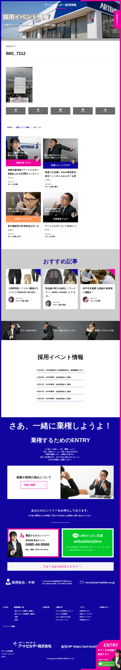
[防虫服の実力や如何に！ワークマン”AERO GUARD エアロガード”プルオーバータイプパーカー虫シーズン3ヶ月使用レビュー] (60, 276)
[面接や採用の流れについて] (34, 485)
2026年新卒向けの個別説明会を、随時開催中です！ (60, 370)
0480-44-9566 (37, 544)
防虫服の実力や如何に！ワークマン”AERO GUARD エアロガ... (60, 292)
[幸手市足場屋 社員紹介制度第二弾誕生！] (97, 276)
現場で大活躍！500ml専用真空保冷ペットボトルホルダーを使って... (60, 176)
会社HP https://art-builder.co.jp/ (85, 646)
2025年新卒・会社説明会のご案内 (54, 377)
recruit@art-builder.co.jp (100, 582)
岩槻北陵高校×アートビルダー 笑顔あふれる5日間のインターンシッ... (23, 174)
